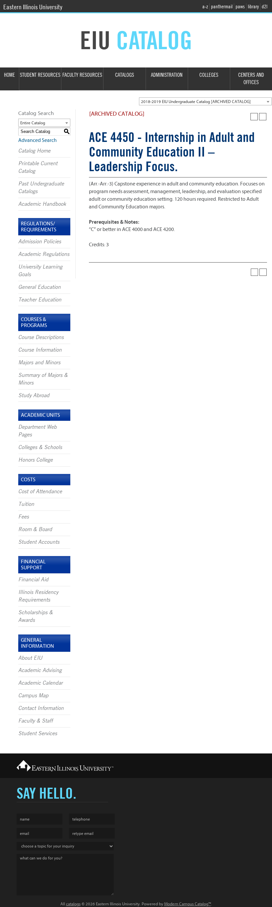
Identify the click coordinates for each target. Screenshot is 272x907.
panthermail (222, 7)
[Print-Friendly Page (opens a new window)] (254, 116)
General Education (39, 287)
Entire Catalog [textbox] (32, 122)
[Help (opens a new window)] (262, 116)
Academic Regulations (43, 254)
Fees (23, 516)
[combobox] (205, 101)
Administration (166, 75)
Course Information (40, 350)
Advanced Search (37, 140)
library (253, 7)
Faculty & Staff (35, 721)
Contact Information (41, 708)
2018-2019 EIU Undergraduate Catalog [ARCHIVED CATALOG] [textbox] (196, 101)
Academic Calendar (40, 683)
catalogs (73, 903)
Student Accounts (38, 542)
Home (9, 75)
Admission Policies (39, 241)
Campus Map (33, 695)
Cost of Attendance (40, 491)
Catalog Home (34, 151)
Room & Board (35, 529)
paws (240, 7)
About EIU (30, 658)
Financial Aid (33, 579)
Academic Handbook (42, 204)
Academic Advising (40, 670)
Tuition (26, 504)
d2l (264, 7)
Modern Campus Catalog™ (187, 903)
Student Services (37, 733)
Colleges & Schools (40, 447)
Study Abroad (33, 395)
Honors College (35, 460)
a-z (205, 7)
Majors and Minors (39, 362)
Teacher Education (39, 299)
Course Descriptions (41, 337)
